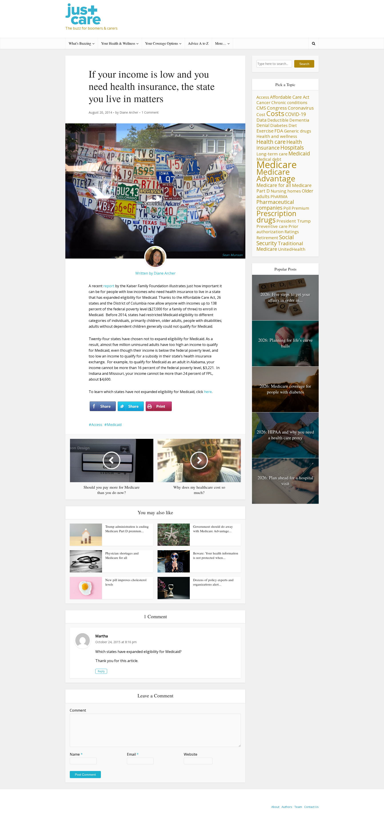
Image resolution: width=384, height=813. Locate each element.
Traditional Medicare (279, 246)
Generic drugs (297, 131)
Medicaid (114, 424)
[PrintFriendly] (159, 406)
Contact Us (311, 807)
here (208, 391)
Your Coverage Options (161, 43)
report (108, 285)
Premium (300, 208)
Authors (287, 807)
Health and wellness (276, 136)
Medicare (276, 164)
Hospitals (292, 147)
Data (261, 120)
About (275, 807)
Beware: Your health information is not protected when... (215, 555)
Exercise (265, 131)
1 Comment (150, 112)
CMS (261, 108)
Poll (287, 208)
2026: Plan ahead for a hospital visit (285, 480)
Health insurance (279, 145)
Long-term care (272, 154)
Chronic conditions (289, 102)
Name (76, 754)
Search (304, 64)
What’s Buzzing (80, 43)
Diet (292, 125)
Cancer (263, 102)
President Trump (293, 221)
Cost (260, 114)
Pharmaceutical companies (275, 204)
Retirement (267, 237)
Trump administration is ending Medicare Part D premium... (127, 528)
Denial (262, 125)
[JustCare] (83, 13)
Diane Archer (129, 112)
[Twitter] (131, 406)
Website (190, 754)
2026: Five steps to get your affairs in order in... (285, 297)
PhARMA (279, 196)
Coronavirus (301, 108)
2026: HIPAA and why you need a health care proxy (285, 435)
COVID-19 (295, 114)
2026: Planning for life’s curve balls (285, 343)
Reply (101, 671)
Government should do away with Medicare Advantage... (213, 528)
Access (96, 424)
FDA (278, 131)
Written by (144, 273)
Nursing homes (286, 191)
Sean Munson (232, 255)
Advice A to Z (198, 43)
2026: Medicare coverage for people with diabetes (285, 389)
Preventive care (272, 226)
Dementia (299, 120)
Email (133, 754)
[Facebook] (103, 406)
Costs (275, 113)
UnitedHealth (291, 249)
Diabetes (279, 125)
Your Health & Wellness (118, 43)
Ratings (291, 231)
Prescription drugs (276, 217)
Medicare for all (273, 185)
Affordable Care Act (289, 97)
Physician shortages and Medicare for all (122, 555)
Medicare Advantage (275, 175)
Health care (271, 141)
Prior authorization (277, 228)
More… (220, 43)
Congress (277, 108)
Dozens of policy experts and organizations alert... (213, 582)
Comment (78, 710)
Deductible (277, 120)
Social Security (275, 240)
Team (298, 807)
